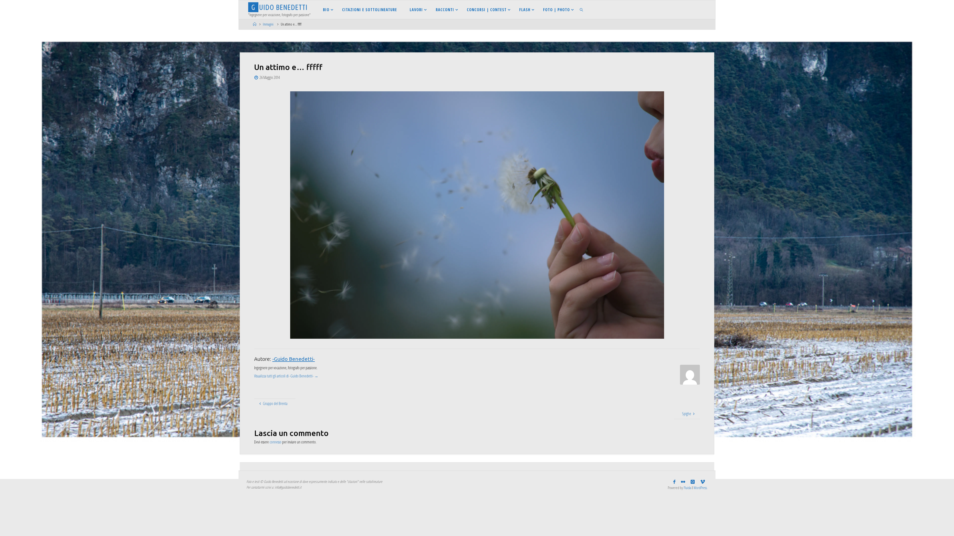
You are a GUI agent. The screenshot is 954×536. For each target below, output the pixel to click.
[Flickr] (683, 482)
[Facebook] (674, 482)
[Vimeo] (703, 482)
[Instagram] (692, 482)
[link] (581, 9)
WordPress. (701, 487)
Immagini (268, 24)
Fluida (687, 487)
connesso (275, 442)
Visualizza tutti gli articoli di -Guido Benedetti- (286, 376)
